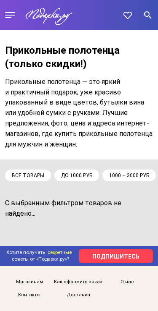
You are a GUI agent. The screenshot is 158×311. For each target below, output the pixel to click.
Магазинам (29, 282)
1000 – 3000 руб (129, 175)
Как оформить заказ (78, 282)
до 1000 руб (76, 175)
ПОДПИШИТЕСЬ (115, 256)
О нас (127, 282)
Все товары (28, 175)
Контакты (29, 295)
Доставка (78, 295)
